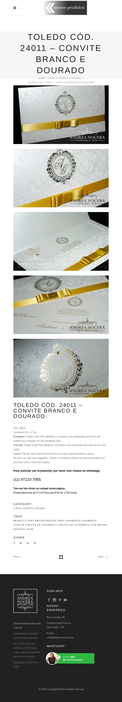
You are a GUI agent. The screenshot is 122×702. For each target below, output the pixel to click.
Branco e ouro (23, 521)
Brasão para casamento (63, 521)
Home (42, 78)
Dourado (19, 529)
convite (18, 525)
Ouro (30, 529)
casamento (89, 521)
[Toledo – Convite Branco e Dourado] (61, 114)
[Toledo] (61, 178)
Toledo (76, 78)
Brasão (40, 521)
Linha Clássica (58, 78)
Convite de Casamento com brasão (82, 525)
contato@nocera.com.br (60, 637)
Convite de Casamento (41, 525)
